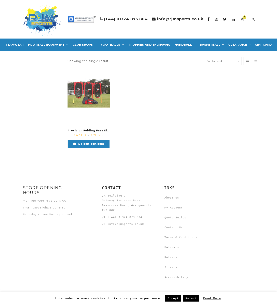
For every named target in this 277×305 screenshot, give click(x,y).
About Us (171, 197)
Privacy (170, 267)
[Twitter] (225, 19)
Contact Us (173, 227)
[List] (256, 61)
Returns (170, 257)
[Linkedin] (233, 19)
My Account (173, 207)
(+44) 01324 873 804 (126, 19)
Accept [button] (173, 298)
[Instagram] (216, 19)
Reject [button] (191, 298)
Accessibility (176, 277)
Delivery (171, 247)
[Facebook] (208, 19)
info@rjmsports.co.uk (180, 19)
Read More (212, 298)
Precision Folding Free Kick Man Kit (95, 130)
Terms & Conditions (180, 237)
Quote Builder (176, 217)
